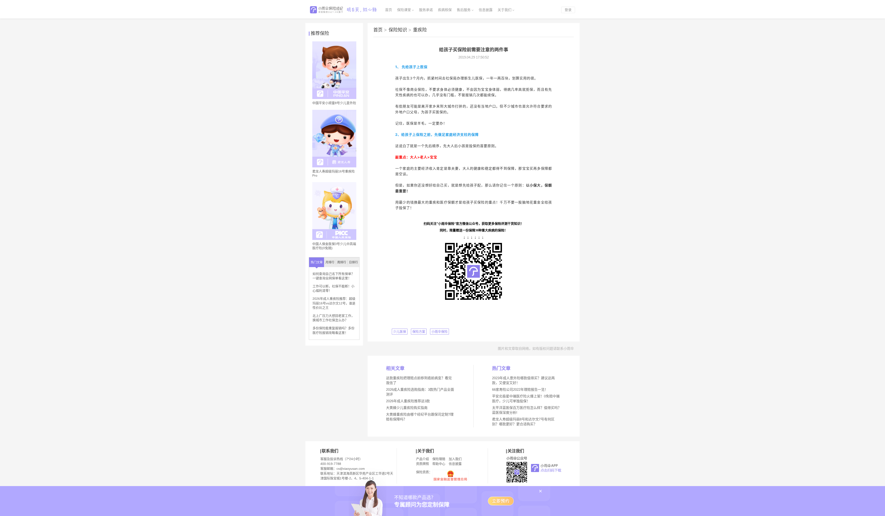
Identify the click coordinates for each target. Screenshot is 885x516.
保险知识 (400, 29)
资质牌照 (422, 464)
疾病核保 (445, 10)
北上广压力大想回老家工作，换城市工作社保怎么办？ (333, 318)
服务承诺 (426, 10)
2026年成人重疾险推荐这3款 (408, 401)
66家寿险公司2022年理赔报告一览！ (520, 389)
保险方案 (418, 331)
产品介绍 (422, 459)
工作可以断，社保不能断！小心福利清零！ (333, 288)
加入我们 (455, 459)
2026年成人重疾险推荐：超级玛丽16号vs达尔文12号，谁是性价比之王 (334, 303)
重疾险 (420, 29)
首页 (388, 10)
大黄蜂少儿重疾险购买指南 (407, 408)
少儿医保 (399, 331)
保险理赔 (438, 459)
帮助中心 (438, 464)
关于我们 (504, 10)
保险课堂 (404, 10)
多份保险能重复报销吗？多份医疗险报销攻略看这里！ (333, 330)
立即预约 (501, 501)
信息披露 (486, 10)
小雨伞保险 (439, 331)
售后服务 (464, 10)
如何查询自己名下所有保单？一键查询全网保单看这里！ (333, 276)
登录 (568, 10)
